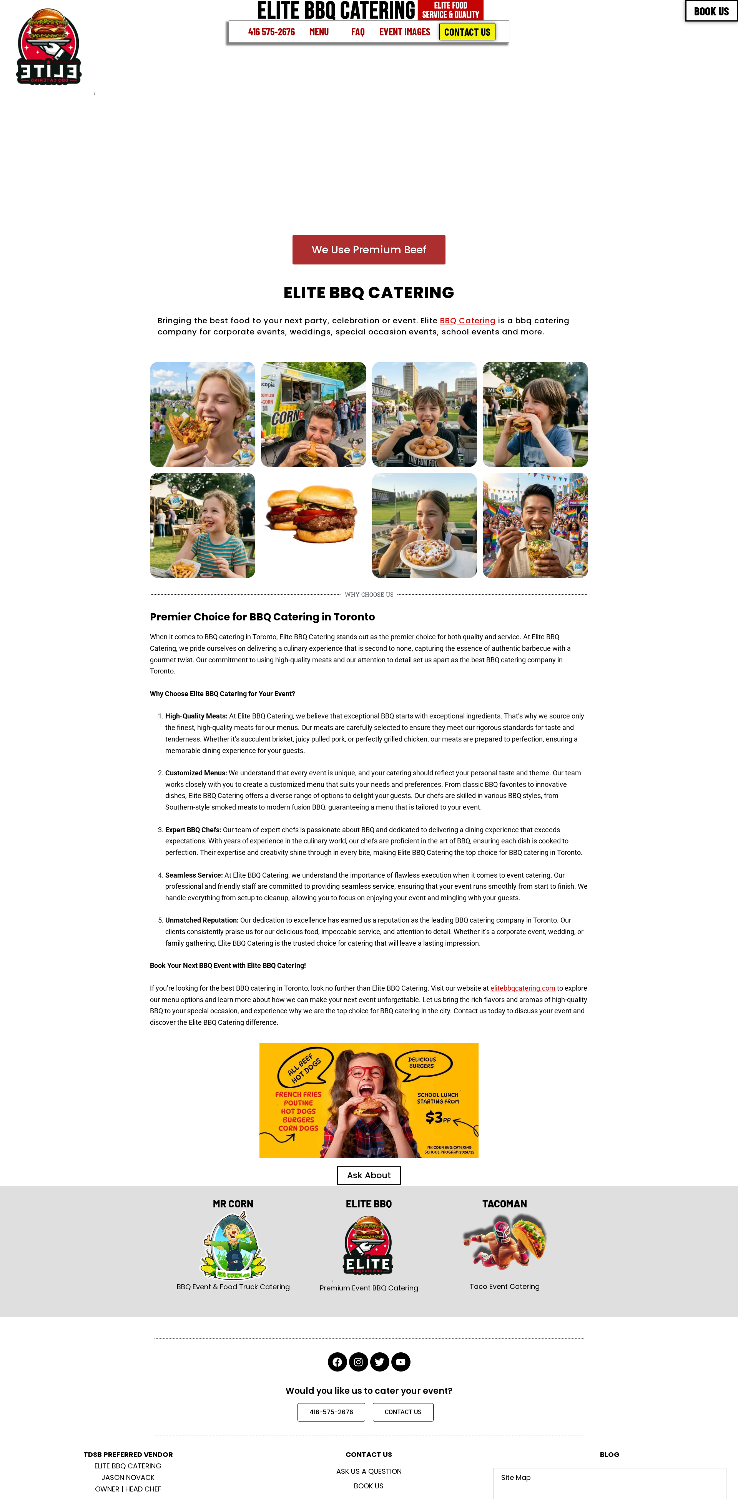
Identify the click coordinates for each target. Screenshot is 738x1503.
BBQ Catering (468, 320)
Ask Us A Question (369, 1471)
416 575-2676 (271, 31)
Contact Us (467, 31)
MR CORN (233, 1203)
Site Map (516, 1477)
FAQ (358, 31)
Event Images (404, 31)
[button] (323, 31)
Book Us (369, 1486)
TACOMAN (504, 1203)
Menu (319, 31)
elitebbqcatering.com (522, 988)
